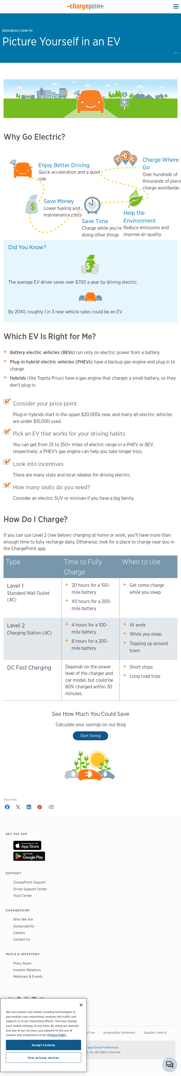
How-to (27, 30)
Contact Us (21, 939)
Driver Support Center (30, 889)
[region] (43, 1035)
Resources (10, 30)
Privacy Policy (56, 1035)
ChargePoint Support (29, 882)
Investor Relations (27, 970)
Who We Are (23, 919)
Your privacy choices (43, 1058)
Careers (19, 932)
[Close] (81, 1005)
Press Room (22, 963)
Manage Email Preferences (100, 1047)
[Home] (85, 6)
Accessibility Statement (119, 1032)
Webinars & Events (28, 976)
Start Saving (90, 735)
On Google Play (29, 856)
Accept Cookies (43, 1045)
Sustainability (23, 926)
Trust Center (22, 895)
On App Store (27, 845)
